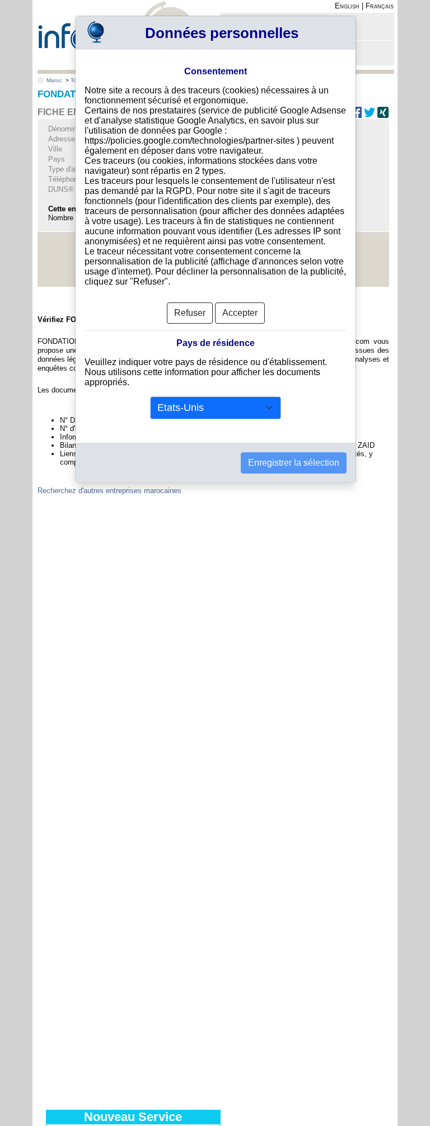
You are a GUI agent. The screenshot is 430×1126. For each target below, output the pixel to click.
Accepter (240, 313)
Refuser (189, 313)
